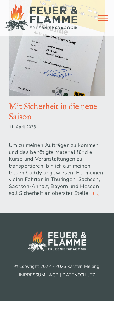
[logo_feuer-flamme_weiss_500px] (57, 233)
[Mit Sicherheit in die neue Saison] (57, 48)
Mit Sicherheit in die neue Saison (53, 112)
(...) (95, 193)
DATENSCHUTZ (78, 275)
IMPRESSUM (32, 275)
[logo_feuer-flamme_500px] (40, 7)
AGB (54, 275)
